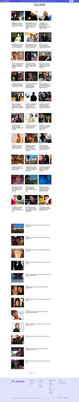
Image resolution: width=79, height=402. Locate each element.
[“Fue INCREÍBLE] (45, 16)
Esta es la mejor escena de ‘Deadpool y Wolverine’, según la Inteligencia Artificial (44, 208)
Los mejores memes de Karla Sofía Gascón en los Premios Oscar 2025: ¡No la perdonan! (17, 85)
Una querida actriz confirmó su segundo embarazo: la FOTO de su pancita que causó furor (17, 209)
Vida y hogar (44, 1)
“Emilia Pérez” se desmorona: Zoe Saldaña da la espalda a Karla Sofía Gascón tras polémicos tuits (44, 127)
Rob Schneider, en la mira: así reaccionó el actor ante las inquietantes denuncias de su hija (37, 287)
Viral (34, 1)
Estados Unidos (27, 285)
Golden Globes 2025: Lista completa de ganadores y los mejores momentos (17, 168)
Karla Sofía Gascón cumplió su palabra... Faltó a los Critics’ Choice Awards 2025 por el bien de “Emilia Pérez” (44, 105)
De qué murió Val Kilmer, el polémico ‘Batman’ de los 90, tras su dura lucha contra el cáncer (31, 65)
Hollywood (54, 1)
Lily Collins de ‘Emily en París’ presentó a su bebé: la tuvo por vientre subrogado (31, 126)
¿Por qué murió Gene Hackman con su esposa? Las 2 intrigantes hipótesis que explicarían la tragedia (31, 85)
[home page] (5, 1)
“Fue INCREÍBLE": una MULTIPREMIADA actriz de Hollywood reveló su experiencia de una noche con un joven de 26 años (44, 26)
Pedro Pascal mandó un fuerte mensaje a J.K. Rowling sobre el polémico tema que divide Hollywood (17, 65)
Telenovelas (29, 1)
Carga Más (31, 373)
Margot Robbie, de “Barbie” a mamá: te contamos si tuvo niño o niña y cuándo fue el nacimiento (17, 189)
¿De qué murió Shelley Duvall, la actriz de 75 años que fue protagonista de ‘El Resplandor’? (38, 300)
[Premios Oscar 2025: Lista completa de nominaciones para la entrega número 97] (17, 138)
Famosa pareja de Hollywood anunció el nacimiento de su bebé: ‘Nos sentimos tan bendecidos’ (44, 168)
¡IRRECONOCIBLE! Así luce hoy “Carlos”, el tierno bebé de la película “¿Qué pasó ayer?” (31, 46)
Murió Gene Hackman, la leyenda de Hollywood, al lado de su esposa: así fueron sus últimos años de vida (44, 85)
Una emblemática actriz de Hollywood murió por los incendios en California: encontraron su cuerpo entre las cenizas (31, 148)
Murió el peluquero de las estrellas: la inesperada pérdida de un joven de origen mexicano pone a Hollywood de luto (17, 106)
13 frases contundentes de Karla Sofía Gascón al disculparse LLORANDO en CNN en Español (17, 127)
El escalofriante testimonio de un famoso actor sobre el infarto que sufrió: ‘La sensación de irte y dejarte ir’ (31, 105)
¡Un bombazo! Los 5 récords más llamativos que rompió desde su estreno (38, 238)
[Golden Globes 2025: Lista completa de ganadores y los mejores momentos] (17, 159)
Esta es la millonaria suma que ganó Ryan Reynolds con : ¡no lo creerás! (38, 250)
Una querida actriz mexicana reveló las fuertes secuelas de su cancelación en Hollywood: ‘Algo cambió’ (31, 168)
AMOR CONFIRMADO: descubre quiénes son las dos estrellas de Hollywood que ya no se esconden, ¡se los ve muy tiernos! (31, 26)
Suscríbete (71, 1)
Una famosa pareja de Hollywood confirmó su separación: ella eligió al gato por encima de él (38, 226)
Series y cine (38, 1)
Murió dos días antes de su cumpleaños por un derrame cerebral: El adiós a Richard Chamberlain (44, 65)
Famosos (23, 1)
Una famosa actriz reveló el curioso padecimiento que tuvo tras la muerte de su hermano (38, 263)
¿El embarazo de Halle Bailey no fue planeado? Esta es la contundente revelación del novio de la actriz (37, 349)
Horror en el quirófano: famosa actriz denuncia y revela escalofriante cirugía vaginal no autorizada (44, 147)
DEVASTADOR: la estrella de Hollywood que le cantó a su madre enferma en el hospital (17, 24)
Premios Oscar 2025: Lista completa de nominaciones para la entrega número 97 (17, 147)
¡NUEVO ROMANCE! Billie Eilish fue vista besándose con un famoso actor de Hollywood (17, 46)
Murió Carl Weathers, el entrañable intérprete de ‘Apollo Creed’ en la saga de (38, 361)
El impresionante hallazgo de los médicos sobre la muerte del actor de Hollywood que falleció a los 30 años (37, 312)
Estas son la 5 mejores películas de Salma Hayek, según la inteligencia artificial (45, 46)
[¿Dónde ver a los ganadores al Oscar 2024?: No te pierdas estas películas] (17, 339)
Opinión (49, 1)
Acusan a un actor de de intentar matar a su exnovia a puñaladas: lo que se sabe (38, 324)
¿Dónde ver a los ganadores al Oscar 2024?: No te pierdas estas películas (37, 336)
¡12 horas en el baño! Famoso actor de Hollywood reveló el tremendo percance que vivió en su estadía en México (38, 275)
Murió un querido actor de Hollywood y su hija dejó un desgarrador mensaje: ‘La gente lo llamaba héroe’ (44, 189)
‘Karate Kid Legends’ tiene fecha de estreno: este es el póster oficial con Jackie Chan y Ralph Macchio (31, 209)
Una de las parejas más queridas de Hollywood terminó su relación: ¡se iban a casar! (31, 189)
